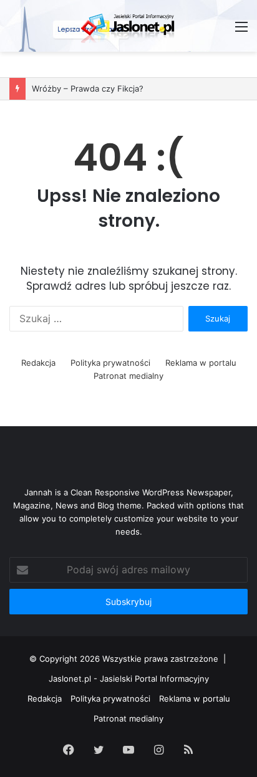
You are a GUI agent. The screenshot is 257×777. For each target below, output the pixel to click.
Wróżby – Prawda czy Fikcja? (87, 88)
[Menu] (241, 31)
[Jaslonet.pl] (128, 26)
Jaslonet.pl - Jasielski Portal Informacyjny (129, 679)
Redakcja (38, 363)
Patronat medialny (128, 376)
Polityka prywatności (110, 363)
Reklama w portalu (200, 363)
